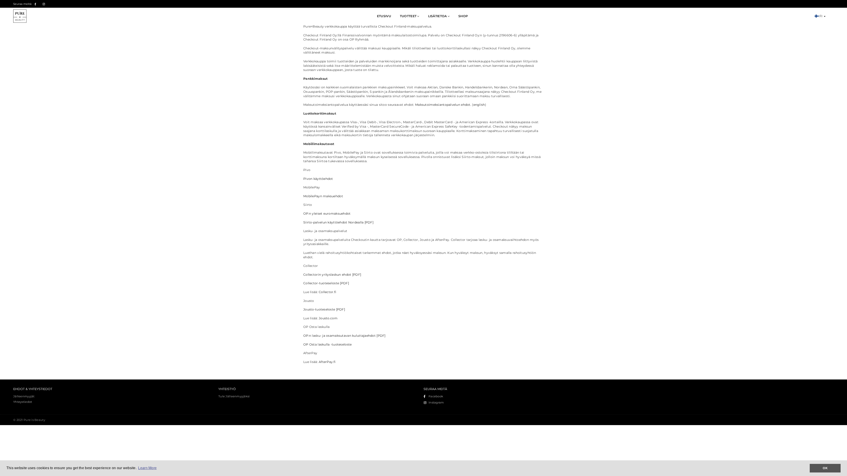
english (479, 105)
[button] (820, 16)
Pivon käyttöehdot (318, 179)
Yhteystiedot (22, 401)
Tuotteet (409, 16)
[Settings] (828, 16)
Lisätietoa (438, 16)
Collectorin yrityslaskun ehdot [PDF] (332, 275)
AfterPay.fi (327, 362)
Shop (463, 16)
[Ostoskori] (832, 16)
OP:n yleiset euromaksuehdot (327, 214)
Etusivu (384, 16)
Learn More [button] (147, 468)
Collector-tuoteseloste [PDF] (326, 283)
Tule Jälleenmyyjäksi (234, 396)
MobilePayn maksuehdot (323, 196)
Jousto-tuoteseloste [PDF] (324, 309)
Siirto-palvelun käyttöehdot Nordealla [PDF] (338, 222)
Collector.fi (327, 292)
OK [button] (825, 468)
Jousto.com (328, 318)
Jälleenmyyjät (24, 396)
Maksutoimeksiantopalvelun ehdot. (443, 105)
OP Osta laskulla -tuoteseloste (327, 344)
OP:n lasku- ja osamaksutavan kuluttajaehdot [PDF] (344, 336)
